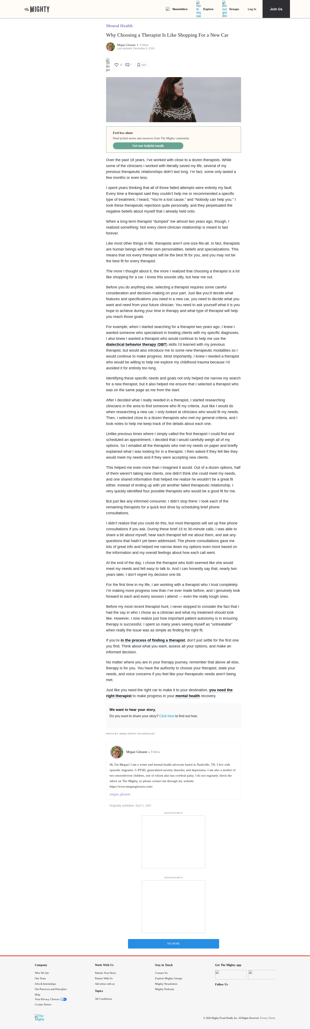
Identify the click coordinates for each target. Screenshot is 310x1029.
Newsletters (180, 9)
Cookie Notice (43, 1004)
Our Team (40, 978)
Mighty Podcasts (164, 989)
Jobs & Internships (45, 983)
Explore (208, 9)
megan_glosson (120, 794)
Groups (234, 9)
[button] (144, 45)
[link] (37, 9)
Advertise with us (105, 983)
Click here (166, 716)
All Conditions (103, 998)
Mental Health (119, 25)
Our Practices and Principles (51, 989)
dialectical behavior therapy (131, 344)
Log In (252, 9)
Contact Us (161, 972)
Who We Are (42, 972)
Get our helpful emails (148, 145)
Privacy (263, 1017)
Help (37, 994)
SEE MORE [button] (173, 943)
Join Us (276, 9)
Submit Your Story (105, 972)
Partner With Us (104, 978)
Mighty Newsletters (166, 983)
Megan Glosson (126, 45)
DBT (162, 344)
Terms (272, 1017)
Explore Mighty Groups (168, 978)
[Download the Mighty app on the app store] (231, 974)
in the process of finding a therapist (153, 640)
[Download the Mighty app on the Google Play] (264, 974)
